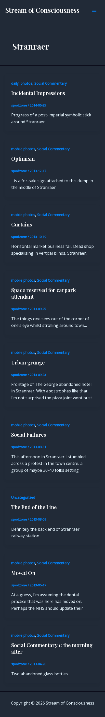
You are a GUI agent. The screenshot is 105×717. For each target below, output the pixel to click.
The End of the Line (34, 507)
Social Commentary (50, 83)
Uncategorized (23, 497)
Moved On (23, 572)
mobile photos (23, 148)
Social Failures (28, 434)
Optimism (23, 158)
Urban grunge (28, 362)
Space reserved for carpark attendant (43, 293)
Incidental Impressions (38, 92)
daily (15, 83)
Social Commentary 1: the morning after (52, 648)
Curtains (21, 224)
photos (26, 83)
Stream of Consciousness (42, 10)
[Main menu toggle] (94, 10)
